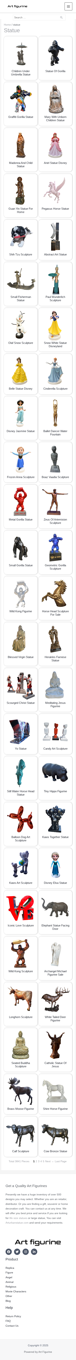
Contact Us (12, 1325)
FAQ (8, 1321)
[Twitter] (17, 1252)
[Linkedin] (34, 1252)
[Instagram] (26, 1252)
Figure (9, 1272)
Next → (49, 1161)
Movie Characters (16, 1291)
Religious (11, 1286)
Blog (8, 1301)
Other (9, 1296)
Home (7, 24)
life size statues (18, 1218)
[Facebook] (9, 1252)
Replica (10, 1268)
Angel (9, 1277)
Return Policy (13, 1316)
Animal (9, 1282)
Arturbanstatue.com (17, 1222)
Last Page (61, 1161)
